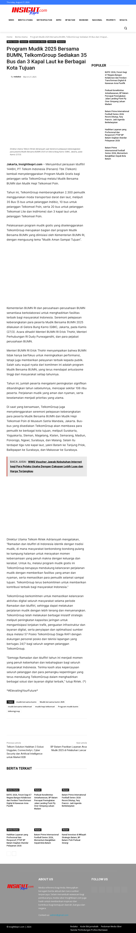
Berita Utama (21, 37)
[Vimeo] (123, 2)
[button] (125, 28)
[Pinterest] (45, 85)
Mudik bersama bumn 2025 (52, 702)
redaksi (17, 76)
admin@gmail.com (59, 915)
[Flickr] (109, 890)
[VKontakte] (124, 890)
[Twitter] (118, 2)
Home (9, 37)
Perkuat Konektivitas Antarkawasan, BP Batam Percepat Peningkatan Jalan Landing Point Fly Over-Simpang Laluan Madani (116, 97)
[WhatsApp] (53, 85)
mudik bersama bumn (26, 702)
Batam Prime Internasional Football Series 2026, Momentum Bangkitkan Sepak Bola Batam (116, 153)
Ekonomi (24, 41)
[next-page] (14, 854)
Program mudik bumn (68, 706)
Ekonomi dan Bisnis (37, 41)
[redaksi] (9, 76)
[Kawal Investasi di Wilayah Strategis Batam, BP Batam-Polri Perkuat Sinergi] (74, 822)
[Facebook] (109, 2)
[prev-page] (9, 854)
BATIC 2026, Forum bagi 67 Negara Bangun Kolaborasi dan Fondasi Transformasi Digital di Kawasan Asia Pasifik (19, 800)
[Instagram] (114, 2)
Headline (51, 41)
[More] (61, 85)
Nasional (61, 41)
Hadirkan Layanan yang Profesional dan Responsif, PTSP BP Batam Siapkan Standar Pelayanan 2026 (17, 840)
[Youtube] (127, 2)
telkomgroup (14, 711)
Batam (37, 790)
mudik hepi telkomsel (45, 706)
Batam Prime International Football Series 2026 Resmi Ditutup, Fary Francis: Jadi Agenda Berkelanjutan (74, 800)
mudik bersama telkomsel (20, 706)
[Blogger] (94, 890)
